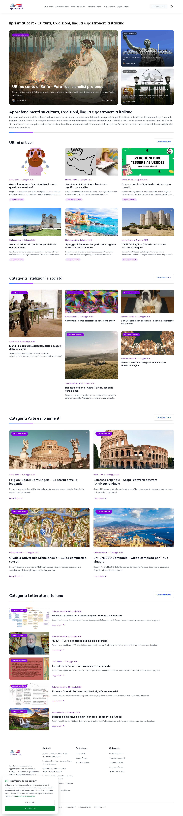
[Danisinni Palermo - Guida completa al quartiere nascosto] (147, 87)
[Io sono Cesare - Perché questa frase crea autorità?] (147, 48)
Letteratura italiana (94, 7)
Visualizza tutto (164, 141)
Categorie (114, 748)
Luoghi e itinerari (109, 7)
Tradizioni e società (78, 7)
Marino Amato (71, 180)
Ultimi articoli (49, 7)
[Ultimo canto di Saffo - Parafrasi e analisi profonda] (63, 67)
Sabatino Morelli (127, 317)
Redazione (81, 748)
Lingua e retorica (123, 7)
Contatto (59, 807)
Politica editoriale (84, 807)
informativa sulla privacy (25, 796)
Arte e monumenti (62, 7)
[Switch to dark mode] (171, 6)
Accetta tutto (30, 808)
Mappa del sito (99, 807)
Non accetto (30, 802)
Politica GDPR (70, 807)
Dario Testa (14, 180)
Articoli (46, 748)
